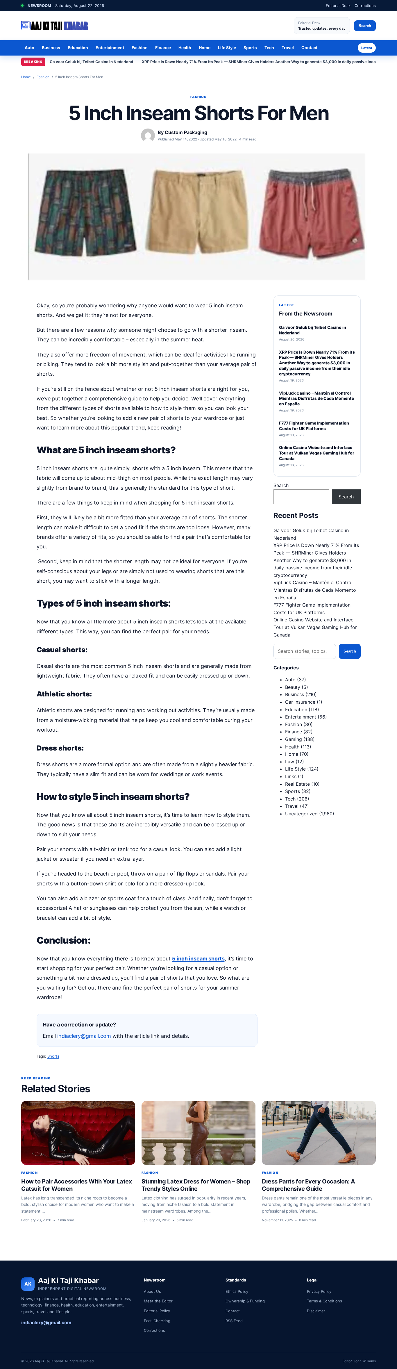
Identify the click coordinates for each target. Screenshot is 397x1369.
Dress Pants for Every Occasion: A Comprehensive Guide (308, 1185)
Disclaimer (316, 1311)
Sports (250, 47)
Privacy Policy (319, 1291)
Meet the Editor (158, 1301)
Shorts (53, 1056)
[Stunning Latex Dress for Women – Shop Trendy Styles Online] (198, 1133)
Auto (29, 47)
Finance (163, 47)
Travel (288, 47)
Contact (309, 47)
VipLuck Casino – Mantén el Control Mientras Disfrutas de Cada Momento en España (314, 590)
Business (51, 47)
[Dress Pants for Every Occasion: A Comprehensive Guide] (319, 1133)
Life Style (227, 47)
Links (290, 776)
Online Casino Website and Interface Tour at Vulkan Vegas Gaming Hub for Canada (315, 627)
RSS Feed (234, 1320)
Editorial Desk (338, 5)
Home (204, 47)
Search (365, 26)
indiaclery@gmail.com (84, 1036)
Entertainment (110, 47)
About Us (152, 1291)
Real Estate (297, 784)
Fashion (140, 47)
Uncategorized (301, 814)
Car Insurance (300, 702)
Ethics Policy (237, 1291)
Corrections (365, 5)
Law (289, 761)
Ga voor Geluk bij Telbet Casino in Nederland (91, 61)
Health (184, 47)
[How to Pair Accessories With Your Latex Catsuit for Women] (78, 1133)
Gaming (293, 739)
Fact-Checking (157, 1320)
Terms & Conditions (324, 1301)
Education (78, 47)
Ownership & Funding (245, 1301)
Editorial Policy (157, 1311)
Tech (269, 47)
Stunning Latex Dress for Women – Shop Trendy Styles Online (196, 1185)
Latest (366, 48)
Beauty (292, 687)
